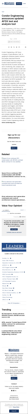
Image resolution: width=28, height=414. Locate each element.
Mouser (4, 286)
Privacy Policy (16, 407)
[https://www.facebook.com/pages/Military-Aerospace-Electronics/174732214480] (12, 390)
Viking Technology (7, 297)
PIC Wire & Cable (7, 290)
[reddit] (16, 47)
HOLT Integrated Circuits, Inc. (10, 276)
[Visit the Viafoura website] (22, 216)
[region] (14, 214)
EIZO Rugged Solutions (8, 267)
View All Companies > (14, 303)
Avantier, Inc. (5, 258)
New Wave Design (7, 288)
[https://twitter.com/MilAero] (15, 390)
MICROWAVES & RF (14, 397)
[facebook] (9, 47)
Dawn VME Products (8, 260)
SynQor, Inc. (5, 295)
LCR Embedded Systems (9, 281)
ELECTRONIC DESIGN (14, 399)
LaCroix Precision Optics (9, 279)
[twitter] (14, 47)
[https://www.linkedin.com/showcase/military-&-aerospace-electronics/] (14, 390)
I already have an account (14, 232)
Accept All (14, 411)
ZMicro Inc (5, 299)
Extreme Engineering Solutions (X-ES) (12, 272)
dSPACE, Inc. (6, 265)
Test (3, 11)
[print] (25, 47)
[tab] (6, 210)
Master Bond (5, 283)
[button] (3, 4)
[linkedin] (11, 47)
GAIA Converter (6, 274)
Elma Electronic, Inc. (7, 269)
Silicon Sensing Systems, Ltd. (10, 292)
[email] (19, 47)
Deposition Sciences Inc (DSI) (10, 263)
